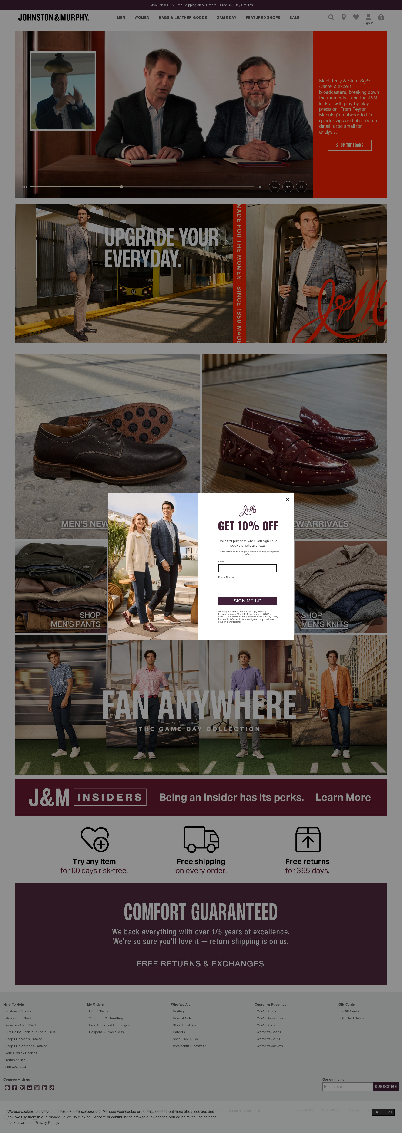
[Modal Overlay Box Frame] (201, 566)
